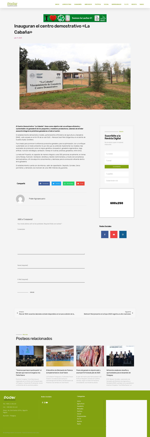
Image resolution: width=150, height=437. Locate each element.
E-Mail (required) (23, 279)
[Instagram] (44, 402)
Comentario (21, 229)
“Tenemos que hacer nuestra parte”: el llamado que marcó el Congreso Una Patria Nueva (28, 372)
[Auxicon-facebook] (42, 402)
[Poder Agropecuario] (13, 4)
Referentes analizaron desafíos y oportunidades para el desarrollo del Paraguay (119, 372)
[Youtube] (47, 402)
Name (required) (23, 265)
